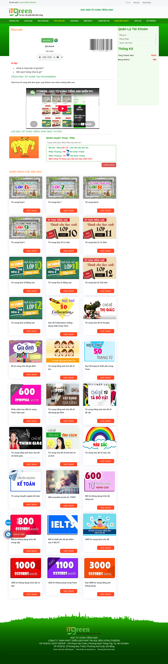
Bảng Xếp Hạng (121, 21)
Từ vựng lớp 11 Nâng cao (60, 282)
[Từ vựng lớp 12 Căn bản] (99, 268)
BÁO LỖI (138, 21)
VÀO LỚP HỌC (59, 21)
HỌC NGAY (32, 211)
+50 (64, 152)
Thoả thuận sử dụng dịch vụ (86, 649)
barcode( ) (47, 40)
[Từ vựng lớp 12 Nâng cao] (25, 308)
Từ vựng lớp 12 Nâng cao (23, 323)
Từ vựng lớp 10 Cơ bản (59, 242)
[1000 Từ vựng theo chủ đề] (99, 524)
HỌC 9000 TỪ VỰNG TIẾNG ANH (97, 10)
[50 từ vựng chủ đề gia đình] (25, 351)
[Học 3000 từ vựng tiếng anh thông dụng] (99, 568)
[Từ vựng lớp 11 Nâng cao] (62, 268)
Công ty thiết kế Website (27, 2)
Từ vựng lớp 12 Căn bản (96, 282)
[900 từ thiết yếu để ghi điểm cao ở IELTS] (62, 524)
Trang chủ (14, 21)
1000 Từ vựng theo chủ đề (97, 539)
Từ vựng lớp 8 (91, 202)
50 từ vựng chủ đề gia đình (23, 366)
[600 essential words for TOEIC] (62, 482)
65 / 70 (65, 148)
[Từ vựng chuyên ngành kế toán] (25, 481)
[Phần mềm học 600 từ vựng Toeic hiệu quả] (25, 394)
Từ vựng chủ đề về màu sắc (98, 453)
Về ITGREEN (151, 21)
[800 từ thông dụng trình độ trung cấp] (25, 524)
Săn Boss (74, 21)
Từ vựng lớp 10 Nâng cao (23, 282)
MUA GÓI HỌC (43, 21)
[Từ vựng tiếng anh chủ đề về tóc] (62, 351)
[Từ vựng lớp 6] (25, 187)
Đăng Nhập (147, 3)
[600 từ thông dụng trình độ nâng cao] (99, 481)
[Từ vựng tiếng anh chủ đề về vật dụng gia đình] (62, 394)
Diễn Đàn (88, 21)
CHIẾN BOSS (108, 165)
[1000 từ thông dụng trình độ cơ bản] (25, 568)
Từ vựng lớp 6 (17, 202)
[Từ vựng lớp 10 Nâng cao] (25, 268)
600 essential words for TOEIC (62, 497)
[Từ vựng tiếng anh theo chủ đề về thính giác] (25, 438)
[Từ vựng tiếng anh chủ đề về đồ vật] (99, 394)
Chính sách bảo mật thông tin (63, 649)
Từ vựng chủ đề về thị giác (97, 323)
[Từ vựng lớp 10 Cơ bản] (62, 227)
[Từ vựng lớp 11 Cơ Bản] (99, 227)
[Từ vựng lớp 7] (62, 187)
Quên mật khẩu (125, 43)
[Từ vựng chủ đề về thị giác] (99, 308)
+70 (64, 156)
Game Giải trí (103, 21)
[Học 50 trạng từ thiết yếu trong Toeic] (99, 351)
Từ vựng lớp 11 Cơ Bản (96, 242)
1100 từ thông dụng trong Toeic (62, 583)
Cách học (28, 21)
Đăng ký (136, 3)
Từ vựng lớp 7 (54, 202)
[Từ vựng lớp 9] (25, 227)
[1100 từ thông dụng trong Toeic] (62, 568)
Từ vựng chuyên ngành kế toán (25, 496)
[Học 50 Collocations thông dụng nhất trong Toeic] (62, 308)
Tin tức (128, 3)
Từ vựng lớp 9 (17, 242)
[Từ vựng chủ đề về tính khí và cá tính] (62, 438)
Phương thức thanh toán (106, 649)
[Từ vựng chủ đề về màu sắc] (99, 438)
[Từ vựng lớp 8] (99, 187)
